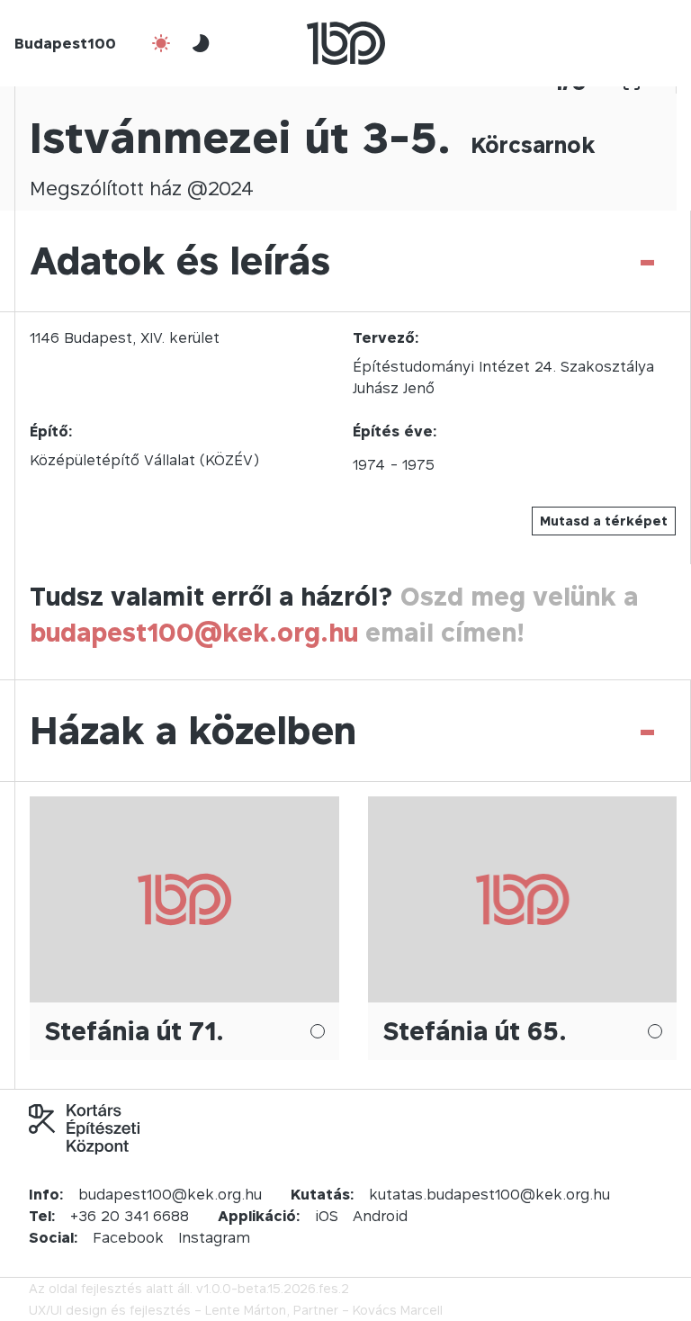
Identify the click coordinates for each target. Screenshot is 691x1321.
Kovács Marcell (398, 1309)
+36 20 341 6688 (129, 1216)
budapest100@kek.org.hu (194, 632)
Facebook (128, 1237)
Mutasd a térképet (604, 520)
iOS (326, 1216)
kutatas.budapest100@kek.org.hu (489, 1194)
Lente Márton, (247, 1309)
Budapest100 (65, 43)
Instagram (214, 1237)
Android (380, 1216)
